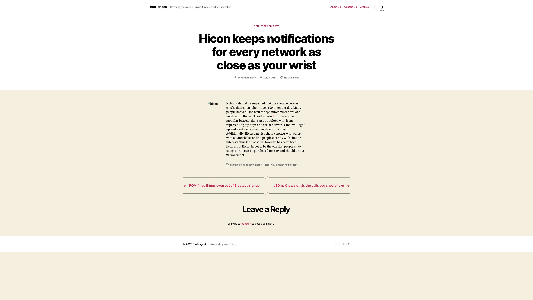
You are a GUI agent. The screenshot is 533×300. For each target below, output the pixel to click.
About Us (335, 6)
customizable (256, 164)
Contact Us (350, 6)
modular (280, 164)
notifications (291, 164)
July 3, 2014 (270, 77)
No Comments (291, 77)
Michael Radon (248, 77)
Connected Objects (266, 26)
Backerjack (158, 6)
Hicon (277, 116)
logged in (246, 223)
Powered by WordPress (223, 244)
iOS (272, 164)
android (234, 164)
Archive (364, 6)
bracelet (243, 164)
